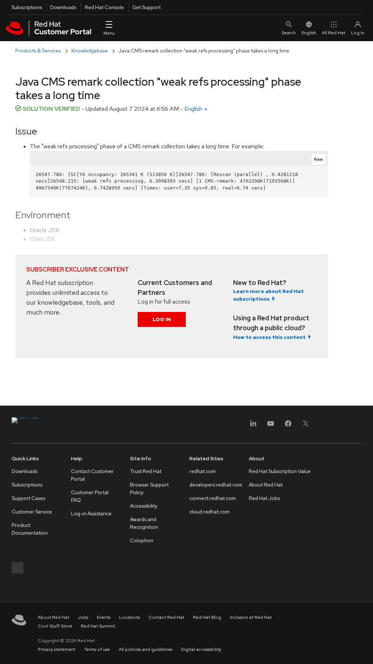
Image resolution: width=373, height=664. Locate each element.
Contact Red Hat (166, 617)
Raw (318, 159)
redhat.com (202, 471)
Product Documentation (30, 529)
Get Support (146, 7)
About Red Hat (266, 484)
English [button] (194, 109)
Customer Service (32, 511)
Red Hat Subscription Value (280, 471)
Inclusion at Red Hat (251, 617)
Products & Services (38, 50)
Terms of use (97, 649)
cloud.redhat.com (209, 511)
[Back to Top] (365, 650)
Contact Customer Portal (92, 475)
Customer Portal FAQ (90, 496)
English (309, 33)
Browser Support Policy (149, 488)
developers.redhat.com (215, 484)
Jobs (83, 617)
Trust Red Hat (145, 471)
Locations (129, 617)
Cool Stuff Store (55, 626)
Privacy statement (56, 649)
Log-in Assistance (91, 513)
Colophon (141, 540)
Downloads (63, 7)
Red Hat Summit (98, 626)
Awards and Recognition (144, 523)
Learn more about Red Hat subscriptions (268, 295)
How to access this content (269, 337)
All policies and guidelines (145, 649)
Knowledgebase (89, 50)
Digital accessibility (201, 649)
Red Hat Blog (207, 617)
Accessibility (143, 506)
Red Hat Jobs (264, 498)
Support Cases (28, 498)
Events (103, 617)
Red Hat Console (104, 7)
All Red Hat (333, 33)
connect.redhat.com (212, 498)
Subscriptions (26, 7)
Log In (162, 319)
